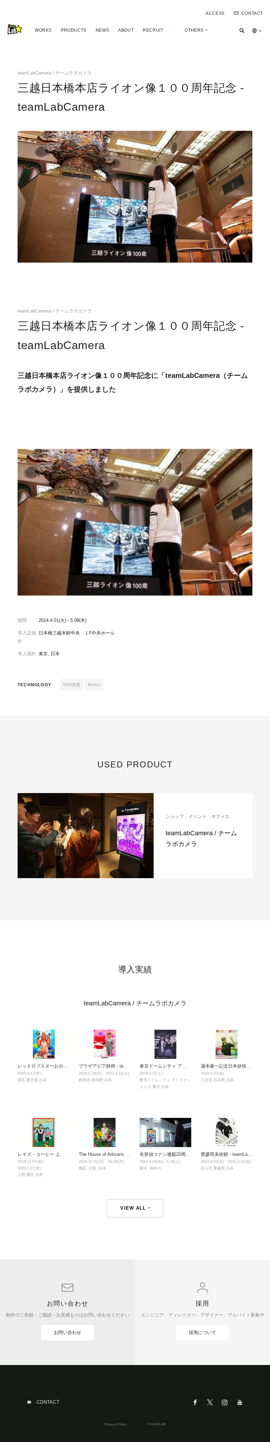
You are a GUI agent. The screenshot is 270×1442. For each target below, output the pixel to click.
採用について (202, 1332)
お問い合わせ (67, 1332)
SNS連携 (71, 684)
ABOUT (126, 30)
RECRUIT (153, 30)
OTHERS (194, 30)
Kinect (94, 684)
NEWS (102, 30)
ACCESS (215, 13)
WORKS (43, 30)
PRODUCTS (73, 30)
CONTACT (252, 13)
